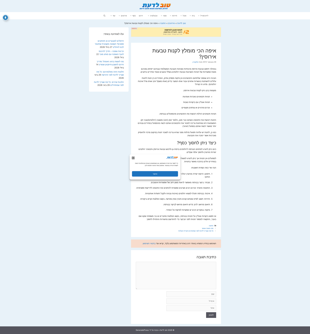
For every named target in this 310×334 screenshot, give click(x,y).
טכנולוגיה (153, 16)
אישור (155, 174)
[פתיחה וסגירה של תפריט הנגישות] (5, 17)
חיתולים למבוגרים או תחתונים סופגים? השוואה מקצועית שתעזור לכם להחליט (109, 44)
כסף (134, 16)
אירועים (124, 16)
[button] (133, 158)
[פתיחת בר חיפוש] (104, 15)
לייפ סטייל (204, 16)
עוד (114, 16)
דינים (141, 16)
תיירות (174, 16)
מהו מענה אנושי (207, 228)
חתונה (211, 226)
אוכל (184, 16)
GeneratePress (142, 330)
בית (193, 16)
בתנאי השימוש (149, 243)
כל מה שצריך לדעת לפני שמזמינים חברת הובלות (195, 231)
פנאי (165, 16)
